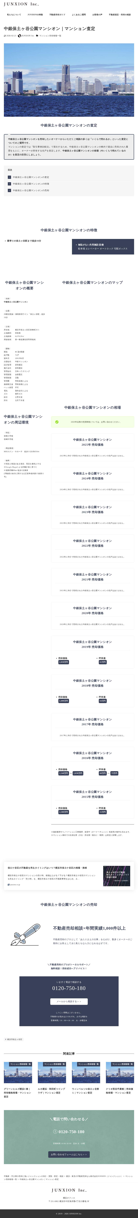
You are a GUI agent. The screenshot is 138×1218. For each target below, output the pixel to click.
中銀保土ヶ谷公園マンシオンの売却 (31, 190)
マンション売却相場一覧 (50, 36)
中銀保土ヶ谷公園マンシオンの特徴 (31, 184)
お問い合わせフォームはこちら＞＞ (69, 1154)
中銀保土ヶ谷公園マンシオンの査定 (31, 177)
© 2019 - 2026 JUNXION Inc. (69, 1214)
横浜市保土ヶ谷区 (14, 1039)
